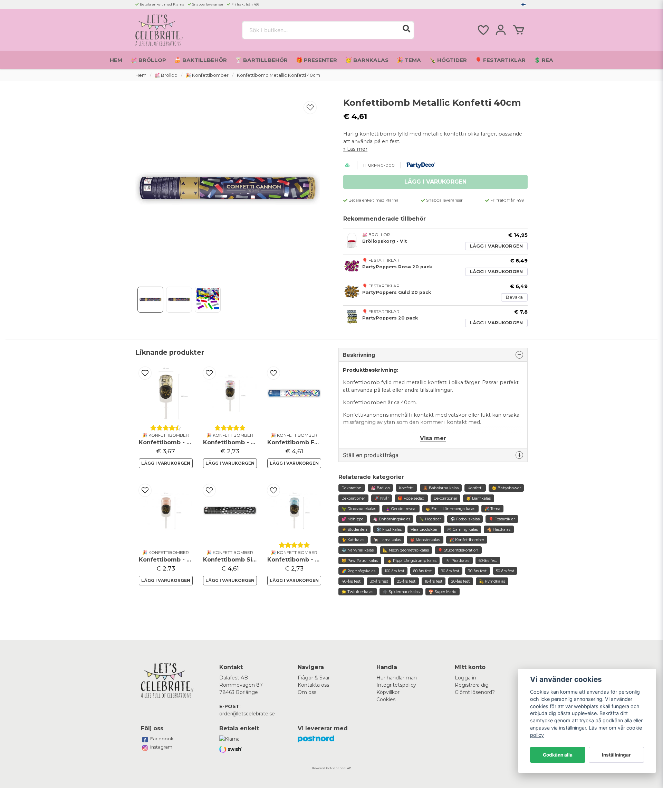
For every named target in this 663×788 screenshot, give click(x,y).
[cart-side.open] (519, 30)
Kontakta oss (313, 685)
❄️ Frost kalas (389, 529)
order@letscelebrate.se (247, 714)
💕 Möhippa (353, 519)
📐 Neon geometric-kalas (406, 550)
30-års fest (379, 581)
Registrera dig (472, 685)
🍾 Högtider (448, 60)
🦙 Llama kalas (387, 539)
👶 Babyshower (506, 487)
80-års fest (422, 570)
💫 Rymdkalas (492, 581)
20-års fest (460, 581)
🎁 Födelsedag (411, 498)
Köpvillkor (388, 692)
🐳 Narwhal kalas (358, 550)
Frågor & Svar (314, 678)
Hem (116, 60)
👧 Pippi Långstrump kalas (411, 560)
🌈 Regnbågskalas (358, 570)
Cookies (385, 699)
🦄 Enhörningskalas (391, 519)
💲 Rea (543, 60)
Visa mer (433, 438)
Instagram (161, 747)
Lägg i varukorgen (496, 246)
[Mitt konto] (501, 30)
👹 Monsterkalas (425, 539)
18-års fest (433, 581)
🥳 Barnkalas (366, 60)
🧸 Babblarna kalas (441, 487)
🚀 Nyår (381, 498)
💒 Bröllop (148, 60)
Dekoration (352, 487)
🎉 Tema (409, 60)
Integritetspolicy (396, 685)
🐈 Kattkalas (353, 539)
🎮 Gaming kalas (462, 529)
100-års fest (394, 570)
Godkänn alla (558, 755)
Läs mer (357, 149)
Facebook (162, 738)
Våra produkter (424, 529)
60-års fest (488, 560)
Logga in (465, 678)
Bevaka (514, 297)
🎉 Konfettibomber (207, 75)
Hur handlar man (396, 678)
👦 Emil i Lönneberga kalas (450, 508)
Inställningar (616, 755)
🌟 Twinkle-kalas (357, 591)
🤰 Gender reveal (400, 508)
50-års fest (505, 570)
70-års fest (477, 570)
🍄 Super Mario (442, 591)
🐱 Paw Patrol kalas (360, 560)
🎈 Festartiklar (500, 60)
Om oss (307, 692)
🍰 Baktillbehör (200, 60)
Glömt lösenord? (475, 692)
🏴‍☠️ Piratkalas (457, 560)
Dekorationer (353, 498)
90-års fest (450, 570)
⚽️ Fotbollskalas (465, 519)
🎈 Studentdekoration (458, 550)
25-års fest (406, 581)
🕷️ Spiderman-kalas (401, 591)
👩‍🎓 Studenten (354, 529)
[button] (523, 4)
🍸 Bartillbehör (261, 60)
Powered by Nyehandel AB (331, 768)
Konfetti (406, 487)
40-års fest (351, 581)
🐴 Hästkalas (498, 529)
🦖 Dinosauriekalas (359, 508)
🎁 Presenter (316, 60)
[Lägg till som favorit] (483, 30)
